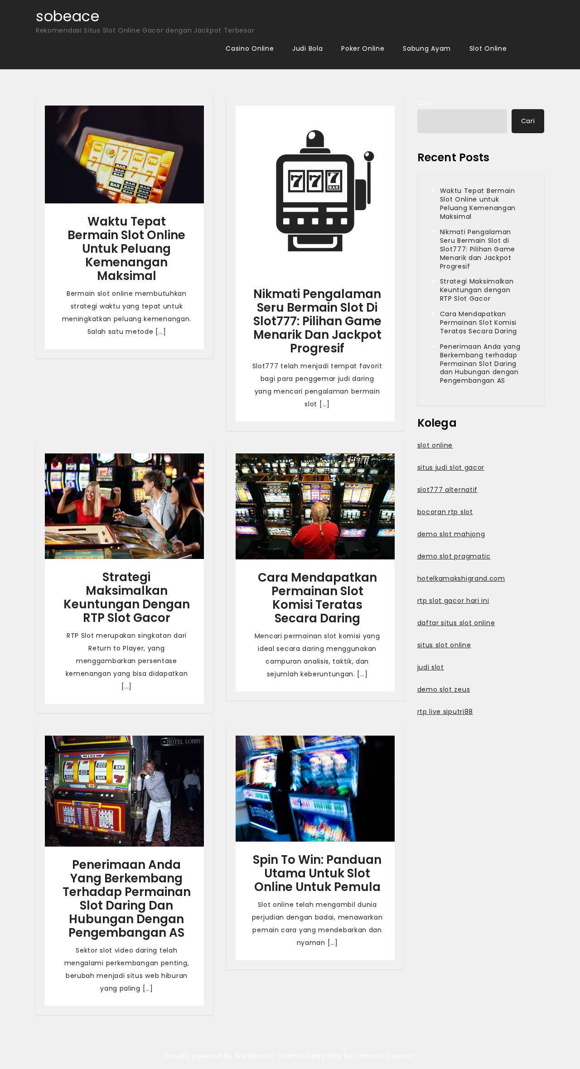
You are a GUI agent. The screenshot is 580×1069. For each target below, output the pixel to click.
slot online (435, 445)
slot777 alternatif (447, 489)
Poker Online (362, 48)
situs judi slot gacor (451, 467)
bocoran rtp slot (445, 511)
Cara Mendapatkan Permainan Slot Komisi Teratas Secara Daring (317, 597)
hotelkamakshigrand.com (461, 578)
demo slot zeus (443, 689)
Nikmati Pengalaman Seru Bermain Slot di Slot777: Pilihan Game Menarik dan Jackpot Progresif (317, 321)
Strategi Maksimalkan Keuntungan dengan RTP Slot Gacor (126, 597)
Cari (424, 102)
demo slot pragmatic (454, 556)
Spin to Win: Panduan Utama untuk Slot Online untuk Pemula (317, 873)
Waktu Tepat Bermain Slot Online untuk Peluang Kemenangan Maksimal (126, 248)
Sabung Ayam (427, 48)
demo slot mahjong (451, 534)
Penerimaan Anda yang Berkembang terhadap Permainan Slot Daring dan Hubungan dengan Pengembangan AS (127, 899)
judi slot (430, 667)
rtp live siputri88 (445, 711)
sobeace (68, 16)
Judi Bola (307, 48)
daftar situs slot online (456, 622)
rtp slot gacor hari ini (453, 600)
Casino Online (250, 48)
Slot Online (488, 48)
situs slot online (444, 645)
